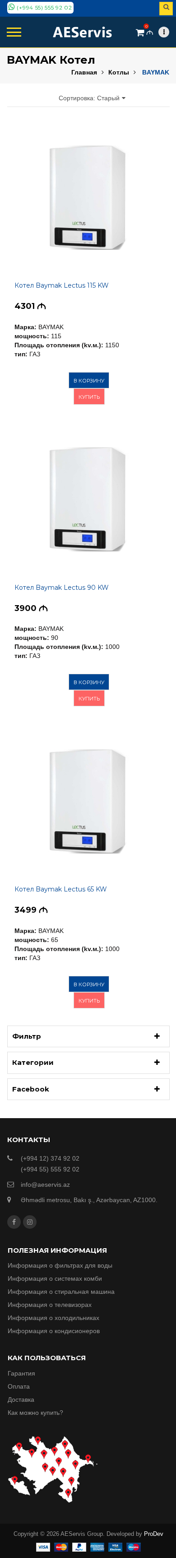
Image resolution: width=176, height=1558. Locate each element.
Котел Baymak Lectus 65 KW (60, 889)
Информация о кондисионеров (54, 1330)
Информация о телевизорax (50, 1304)
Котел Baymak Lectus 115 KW (61, 285)
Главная (84, 72)
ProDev (153, 1533)
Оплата (19, 1386)
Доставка (21, 1399)
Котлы (118, 72)
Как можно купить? (35, 1412)
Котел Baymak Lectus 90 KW (61, 587)
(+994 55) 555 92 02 (43, 7)
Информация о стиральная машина (61, 1291)
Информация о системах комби (55, 1278)
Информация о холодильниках (53, 1317)
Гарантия (21, 1373)
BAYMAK (155, 72)
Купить (89, 397)
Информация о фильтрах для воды (60, 1265)
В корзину (89, 381)
